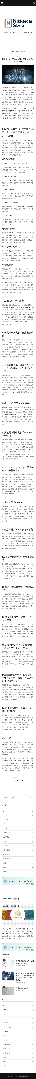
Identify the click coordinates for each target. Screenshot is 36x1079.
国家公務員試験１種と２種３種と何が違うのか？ (25, 962)
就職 (18, 841)
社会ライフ (18, 854)
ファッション (18, 833)
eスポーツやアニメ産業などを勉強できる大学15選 (18, 60)
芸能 (18, 863)
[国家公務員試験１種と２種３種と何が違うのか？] (8, 964)
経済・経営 (18, 858)
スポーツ (18, 820)
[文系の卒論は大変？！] (8, 991)
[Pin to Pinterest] (20, 781)
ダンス (18, 824)
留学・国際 (18, 850)
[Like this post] (13, 781)
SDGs (18, 815)
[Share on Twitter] (18, 781)
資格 (18, 871)
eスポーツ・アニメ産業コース (18, 130)
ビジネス (18, 828)
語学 (18, 867)
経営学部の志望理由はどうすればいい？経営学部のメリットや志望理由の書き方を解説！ (25, 976)
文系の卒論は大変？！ (23, 988)
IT (18, 811)
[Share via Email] (22, 781)
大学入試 (18, 56)
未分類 (18, 846)
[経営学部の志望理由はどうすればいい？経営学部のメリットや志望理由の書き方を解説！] (8, 976)
